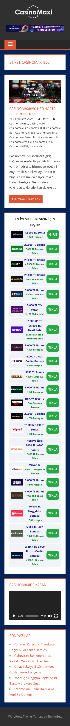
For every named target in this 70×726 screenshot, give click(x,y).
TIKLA (52, 249)
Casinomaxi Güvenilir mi (24, 137)
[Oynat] (14, 616)
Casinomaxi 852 (25, 132)
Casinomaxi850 (18, 123)
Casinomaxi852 (18, 146)
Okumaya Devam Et (25, 199)
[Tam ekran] (56, 616)
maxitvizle (36, 146)
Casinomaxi (16, 128)
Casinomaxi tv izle (20, 142)
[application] (35, 605)
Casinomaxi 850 (35, 128)
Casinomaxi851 (42, 142)
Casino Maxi (37, 123)
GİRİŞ (53, 234)
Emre (45, 119)
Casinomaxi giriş (46, 132)
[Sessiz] (50, 616)
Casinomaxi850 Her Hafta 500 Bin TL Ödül (32, 111)
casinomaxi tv (49, 137)
